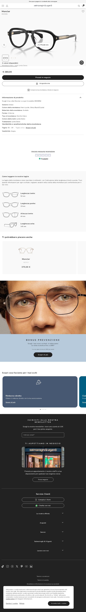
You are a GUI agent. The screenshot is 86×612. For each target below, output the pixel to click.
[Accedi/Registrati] (7, 6)
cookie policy (10, 599)
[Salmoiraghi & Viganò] (43, 6)
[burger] (3, 6)
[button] (83, 6)
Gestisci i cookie (12, 604)
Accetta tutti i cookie (58, 603)
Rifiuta (22, 604)
